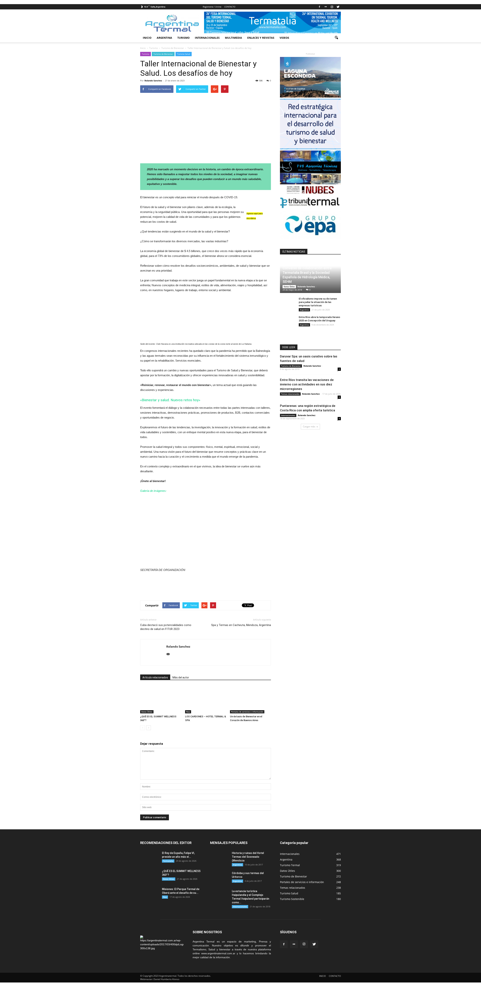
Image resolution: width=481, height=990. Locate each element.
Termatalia (168, 861)
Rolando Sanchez (153, 80)
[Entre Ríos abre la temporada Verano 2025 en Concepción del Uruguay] (287, 320)
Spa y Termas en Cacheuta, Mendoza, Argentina (241, 625)
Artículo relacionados (155, 677)
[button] (336, 37)
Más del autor (180, 677)
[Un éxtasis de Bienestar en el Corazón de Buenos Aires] (250, 699)
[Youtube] (169, 654)
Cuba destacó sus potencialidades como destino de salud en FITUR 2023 (165, 627)
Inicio (143, 48)
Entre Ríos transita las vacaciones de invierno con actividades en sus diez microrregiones (307, 384)
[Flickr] (325, 6)
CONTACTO (229, 6)
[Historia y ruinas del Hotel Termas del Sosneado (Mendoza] (219, 857)
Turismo (145, 54)
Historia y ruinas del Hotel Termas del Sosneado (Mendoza (248, 856)
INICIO (147, 37)
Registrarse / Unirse (212, 6)
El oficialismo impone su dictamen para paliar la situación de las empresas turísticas (318, 302)
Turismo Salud (183, 54)
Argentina (304, 309)
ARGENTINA (164, 37)
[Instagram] (332, 6)
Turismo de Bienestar (163, 54)
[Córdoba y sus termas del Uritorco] (219, 877)
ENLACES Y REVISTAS (260, 37)
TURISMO (183, 37)
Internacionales (288, 415)
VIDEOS (284, 37)
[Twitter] (338, 6)
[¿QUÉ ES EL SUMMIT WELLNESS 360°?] (160, 699)
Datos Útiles (146, 711)
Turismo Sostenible (292, 899)
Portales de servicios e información (247, 711)
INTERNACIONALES (207, 37)
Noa (188, 711)
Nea (165, 897)
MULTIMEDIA (233, 37)
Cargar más (309, 426)
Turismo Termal (290, 865)
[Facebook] (319, 6)
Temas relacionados (290, 394)
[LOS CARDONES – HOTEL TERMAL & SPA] (205, 699)
